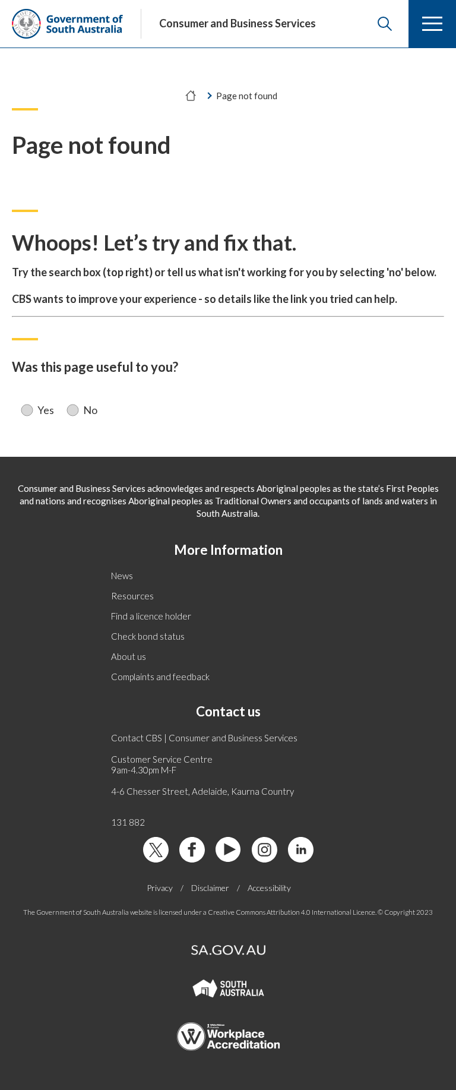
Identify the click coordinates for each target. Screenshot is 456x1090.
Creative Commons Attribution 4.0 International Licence (291, 912)
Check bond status (148, 636)
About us (128, 656)
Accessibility (269, 888)
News (122, 575)
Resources (132, 595)
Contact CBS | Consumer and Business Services (204, 737)
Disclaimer (210, 888)
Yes (45, 410)
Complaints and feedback (160, 676)
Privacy (160, 888)
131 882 (128, 822)
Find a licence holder (151, 616)
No (90, 410)
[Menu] (432, 24)
